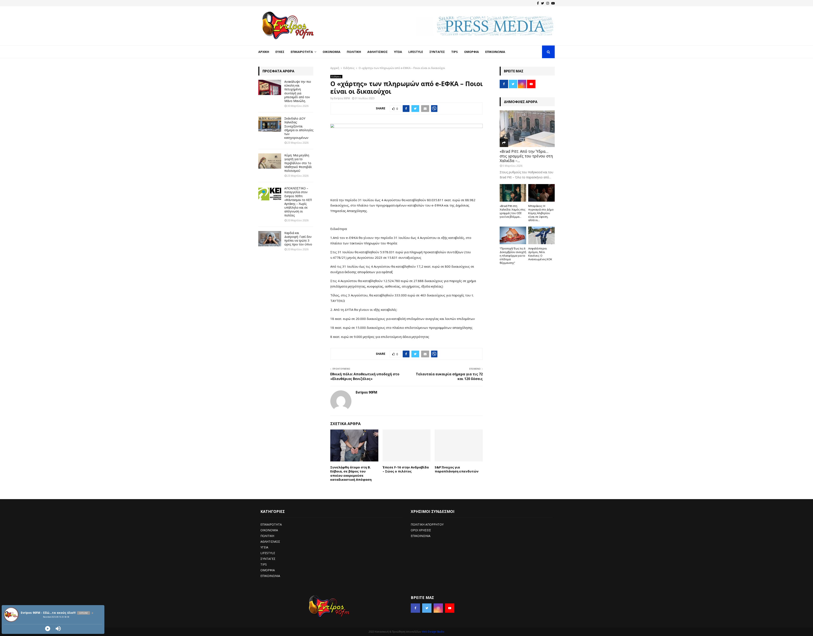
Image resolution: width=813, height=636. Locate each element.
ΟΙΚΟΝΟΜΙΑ (269, 530)
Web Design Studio (433, 631)
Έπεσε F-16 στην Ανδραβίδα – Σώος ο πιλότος (406, 469)
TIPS (263, 564)
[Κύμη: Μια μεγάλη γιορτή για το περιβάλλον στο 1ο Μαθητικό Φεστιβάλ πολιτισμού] (269, 161)
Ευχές (279, 52)
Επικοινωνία (495, 52)
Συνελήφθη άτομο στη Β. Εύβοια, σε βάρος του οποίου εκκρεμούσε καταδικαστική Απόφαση (351, 473)
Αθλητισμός (377, 52)
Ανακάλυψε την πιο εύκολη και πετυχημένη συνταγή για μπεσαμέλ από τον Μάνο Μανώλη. (297, 91)
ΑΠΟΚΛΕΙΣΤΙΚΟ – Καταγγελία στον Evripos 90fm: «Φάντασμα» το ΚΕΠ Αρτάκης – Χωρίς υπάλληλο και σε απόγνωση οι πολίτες (298, 201)
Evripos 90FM (342, 98)
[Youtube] (553, 3)
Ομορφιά (471, 52)
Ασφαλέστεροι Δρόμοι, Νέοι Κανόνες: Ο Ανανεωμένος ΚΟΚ (540, 253)
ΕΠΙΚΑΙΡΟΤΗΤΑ (271, 524)
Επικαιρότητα (302, 52)
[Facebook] (538, 3)
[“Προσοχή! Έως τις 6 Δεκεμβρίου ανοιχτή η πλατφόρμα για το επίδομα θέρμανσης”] (513, 235)
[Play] (47, 628)
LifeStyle (415, 52)
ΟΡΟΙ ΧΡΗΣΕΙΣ (421, 530)
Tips (454, 52)
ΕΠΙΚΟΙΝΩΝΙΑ (270, 576)
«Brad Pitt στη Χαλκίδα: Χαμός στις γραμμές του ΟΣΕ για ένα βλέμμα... (512, 211)
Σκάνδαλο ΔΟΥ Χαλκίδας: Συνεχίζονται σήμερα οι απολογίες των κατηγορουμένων (298, 128)
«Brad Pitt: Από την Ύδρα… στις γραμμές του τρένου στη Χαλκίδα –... (526, 156)
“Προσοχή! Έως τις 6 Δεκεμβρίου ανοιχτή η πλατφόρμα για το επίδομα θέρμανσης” (513, 255)
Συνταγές (437, 52)
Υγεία (398, 52)
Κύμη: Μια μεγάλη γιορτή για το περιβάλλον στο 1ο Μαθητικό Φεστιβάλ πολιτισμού (298, 163)
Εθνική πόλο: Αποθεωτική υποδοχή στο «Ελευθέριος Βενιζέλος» (364, 376)
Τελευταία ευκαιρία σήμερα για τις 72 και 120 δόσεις (449, 376)
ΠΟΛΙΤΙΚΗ (267, 536)
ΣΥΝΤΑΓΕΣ (267, 559)
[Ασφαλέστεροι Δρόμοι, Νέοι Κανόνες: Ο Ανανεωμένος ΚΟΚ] (541, 235)
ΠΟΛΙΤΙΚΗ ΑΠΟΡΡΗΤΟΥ (427, 524)
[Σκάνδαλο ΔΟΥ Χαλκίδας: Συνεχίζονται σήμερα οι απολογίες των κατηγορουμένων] (269, 124)
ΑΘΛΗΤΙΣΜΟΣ (270, 542)
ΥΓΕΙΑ (264, 547)
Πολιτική (354, 52)
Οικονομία (331, 52)
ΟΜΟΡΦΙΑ (267, 570)
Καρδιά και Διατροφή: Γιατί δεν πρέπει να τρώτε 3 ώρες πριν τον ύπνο (298, 238)
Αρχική (263, 52)
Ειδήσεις (336, 76)
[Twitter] (542, 3)
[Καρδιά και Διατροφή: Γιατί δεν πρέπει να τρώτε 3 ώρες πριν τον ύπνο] (269, 238)
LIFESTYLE (267, 553)
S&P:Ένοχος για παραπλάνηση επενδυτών (456, 469)
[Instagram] (547, 3)
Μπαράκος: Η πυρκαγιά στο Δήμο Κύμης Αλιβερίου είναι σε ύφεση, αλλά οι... (541, 213)
